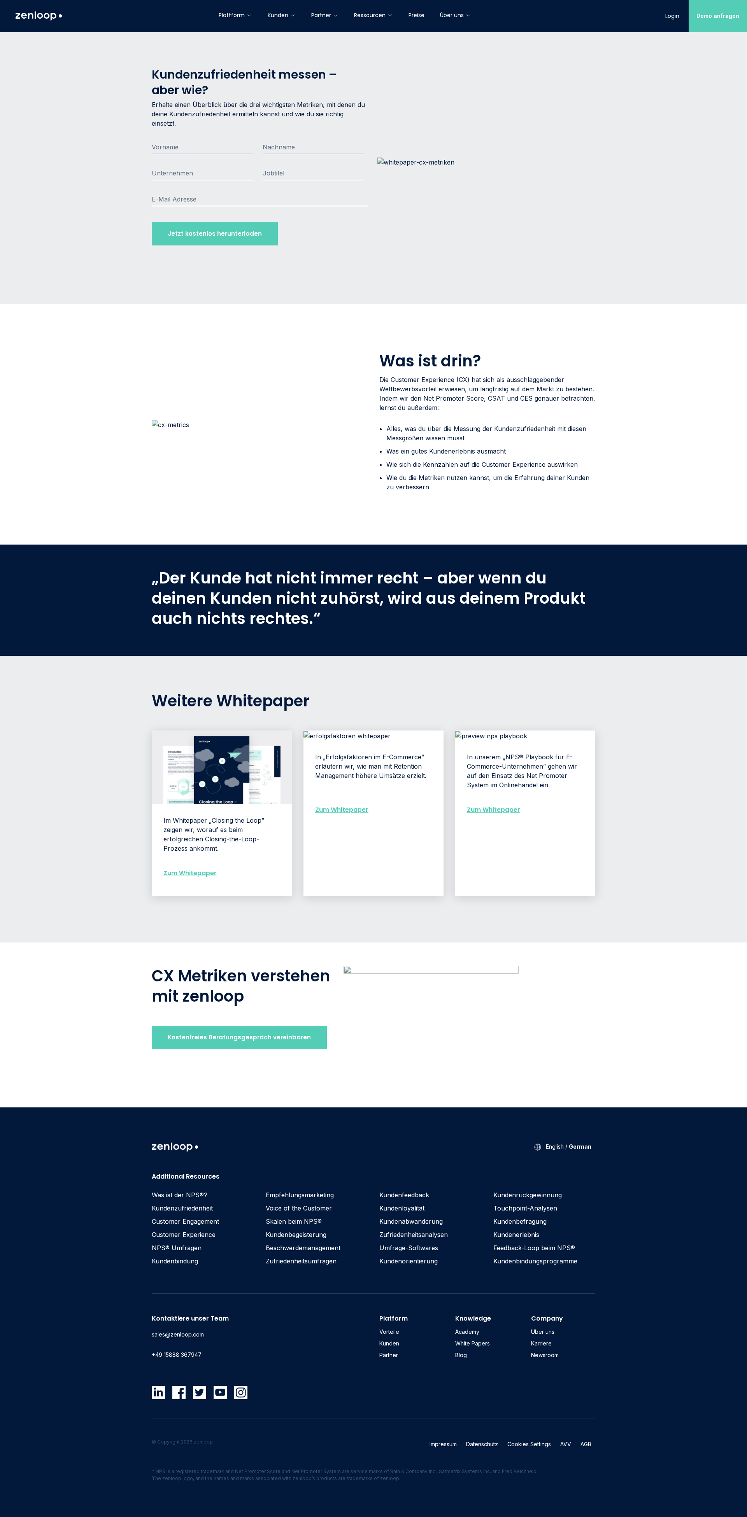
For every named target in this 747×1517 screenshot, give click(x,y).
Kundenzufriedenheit (182, 1208)
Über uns (452, 15)
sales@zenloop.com (178, 1334)
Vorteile (389, 1331)
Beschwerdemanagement (303, 1248)
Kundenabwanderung (411, 1221)
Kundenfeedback (404, 1195)
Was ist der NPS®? (179, 1195)
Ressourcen (370, 15)
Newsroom (545, 1355)
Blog (461, 1355)
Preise (416, 15)
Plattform (232, 15)
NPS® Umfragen (177, 1248)
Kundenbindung (175, 1261)
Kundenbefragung (520, 1221)
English (555, 1146)
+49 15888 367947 (177, 1354)
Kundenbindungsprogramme (535, 1261)
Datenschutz (482, 1444)
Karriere (541, 1343)
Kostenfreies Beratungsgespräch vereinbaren (239, 1037)
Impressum (443, 1444)
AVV (565, 1444)
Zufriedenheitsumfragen (301, 1261)
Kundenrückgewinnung (527, 1195)
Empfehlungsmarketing (300, 1195)
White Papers (472, 1343)
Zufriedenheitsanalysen (413, 1234)
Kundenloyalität (401, 1208)
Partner (321, 15)
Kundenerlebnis (516, 1234)
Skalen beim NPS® (294, 1221)
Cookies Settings (529, 1444)
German (580, 1146)
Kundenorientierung (408, 1261)
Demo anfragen (717, 15)
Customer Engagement (185, 1221)
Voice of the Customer (299, 1208)
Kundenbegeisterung (296, 1234)
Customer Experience (184, 1234)
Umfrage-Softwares (408, 1248)
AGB (585, 1444)
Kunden (278, 15)
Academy (467, 1331)
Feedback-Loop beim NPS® (534, 1248)
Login (672, 16)
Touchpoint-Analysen (525, 1208)
